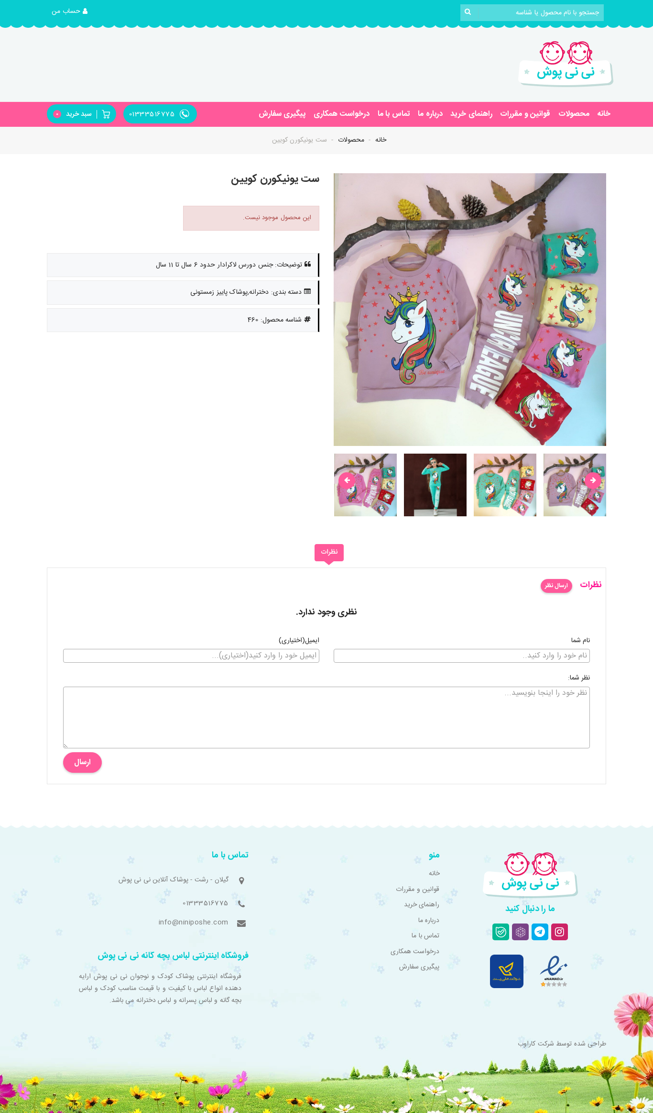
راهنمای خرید (471, 114)
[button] (70, 12)
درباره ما (430, 114)
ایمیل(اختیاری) (299, 641)
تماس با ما (394, 114)
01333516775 (206, 903)
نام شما (580, 641)
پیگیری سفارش (282, 114)
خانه (603, 114)
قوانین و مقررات (525, 114)
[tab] (329, 552)
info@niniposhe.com (194, 922)
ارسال (82, 762)
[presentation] (346, 480)
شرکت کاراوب (536, 1044)
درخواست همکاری (342, 114)
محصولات (573, 114)
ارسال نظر (556, 585)
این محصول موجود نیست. (277, 217)
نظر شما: (579, 678)
